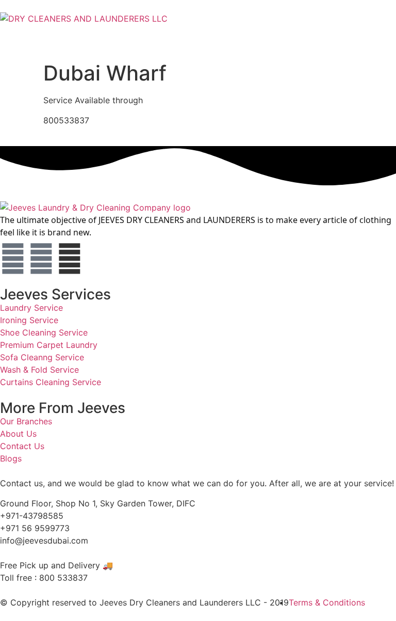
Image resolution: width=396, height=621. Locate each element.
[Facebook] (13, 259)
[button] (198, 34)
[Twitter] (41, 259)
